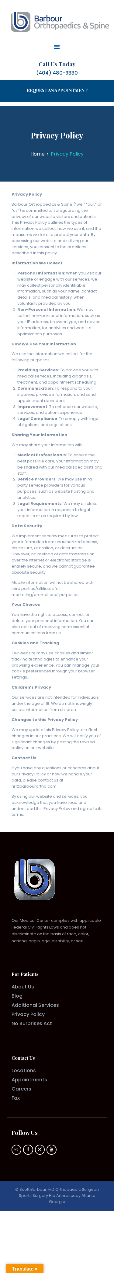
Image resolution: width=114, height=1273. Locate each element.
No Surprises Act (32, 1023)
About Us (23, 986)
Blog (17, 995)
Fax (16, 1098)
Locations (24, 1070)
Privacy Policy (28, 1014)
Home (37, 154)
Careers (21, 1088)
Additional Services (35, 1005)
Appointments (29, 1079)
